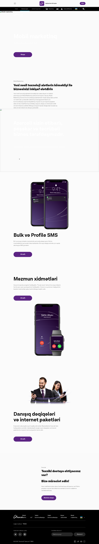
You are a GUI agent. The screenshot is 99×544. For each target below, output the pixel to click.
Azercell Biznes (68, 9)
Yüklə (82, 3)
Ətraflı (22, 254)
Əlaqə (23, 55)
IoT (31, 517)
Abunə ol (79, 534)
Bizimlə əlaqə (49, 498)
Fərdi (16, 9)
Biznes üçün (25, 9)
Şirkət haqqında (36, 9)
